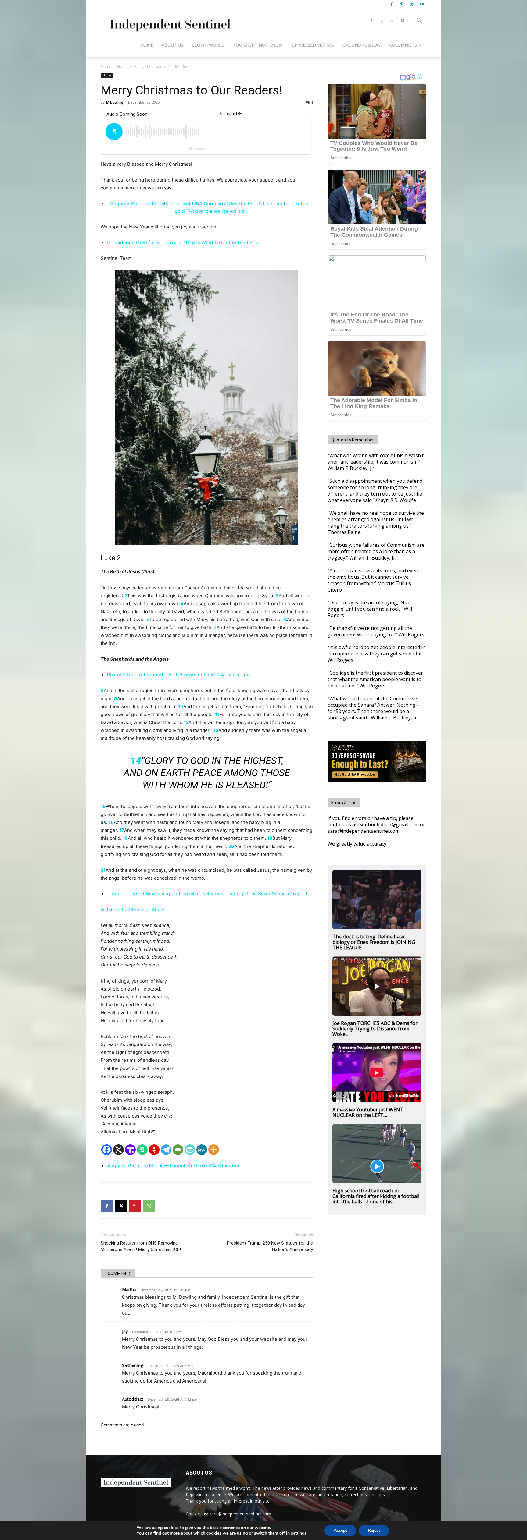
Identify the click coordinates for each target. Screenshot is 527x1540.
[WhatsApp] (149, 1206)
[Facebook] (391, 4)
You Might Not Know (258, 45)
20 (231, 846)
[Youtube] (421, 4)
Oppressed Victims (312, 45)
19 (269, 838)
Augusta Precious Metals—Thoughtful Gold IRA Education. (174, 1166)
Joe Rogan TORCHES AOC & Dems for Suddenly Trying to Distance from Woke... (375, 1028)
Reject (374, 1530)
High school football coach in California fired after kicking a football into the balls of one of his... (375, 1196)
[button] (419, 21)
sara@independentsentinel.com (240, 1514)
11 (217, 714)
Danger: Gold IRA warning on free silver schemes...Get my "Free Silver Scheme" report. (210, 894)
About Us (172, 45)
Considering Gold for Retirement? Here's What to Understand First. (184, 242)
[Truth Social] (130, 1149)
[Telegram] (166, 1149)
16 (111, 822)
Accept (340, 1530)
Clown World (208, 45)
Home (146, 45)
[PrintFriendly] (190, 1149)
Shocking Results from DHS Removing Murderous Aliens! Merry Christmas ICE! (141, 1246)
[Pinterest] (401, 4)
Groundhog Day (361, 45)
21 (103, 870)
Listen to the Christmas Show (132, 909)
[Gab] (142, 1149)
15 (103, 806)
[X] (411, 4)
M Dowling (114, 102)
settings (299, 1533)
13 (215, 730)
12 (186, 722)
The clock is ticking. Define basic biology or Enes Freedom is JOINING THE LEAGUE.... (373, 942)
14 (135, 760)
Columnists (403, 45)
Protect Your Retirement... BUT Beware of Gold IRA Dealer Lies (179, 675)
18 (125, 838)
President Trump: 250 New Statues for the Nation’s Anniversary (270, 1246)
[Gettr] (154, 1149)
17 (121, 830)
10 (180, 706)
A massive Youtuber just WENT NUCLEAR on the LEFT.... (367, 1112)
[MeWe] (201, 1149)
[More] (213, 1149)
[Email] (178, 1149)
